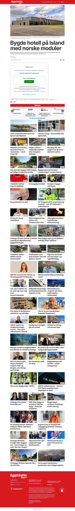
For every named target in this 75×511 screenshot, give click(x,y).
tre (55, 99)
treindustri (51, 99)
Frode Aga (39, 479)
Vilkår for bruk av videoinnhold (34, 500)
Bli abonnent (29, 81)
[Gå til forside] (17, 2)
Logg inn (55, 2)
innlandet (26, 99)
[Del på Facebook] (60, 60)
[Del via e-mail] (64, 60)
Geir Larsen (57, 482)
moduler (17, 99)
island (21, 99)
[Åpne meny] (63, 2)
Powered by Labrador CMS (37, 509)
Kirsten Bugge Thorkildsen (56, 481)
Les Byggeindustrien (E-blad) (47, 2)
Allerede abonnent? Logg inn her (29, 73)
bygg (47, 99)
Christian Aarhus (38, 481)
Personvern (31, 502)
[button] (12, 110)
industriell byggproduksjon (35, 99)
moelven (12, 99)
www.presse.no (49, 492)
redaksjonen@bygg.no (37, 483)
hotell (43, 99)
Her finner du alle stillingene (37, 118)
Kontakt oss (42, 91)
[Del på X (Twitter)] (62, 60)
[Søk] (59, 2)
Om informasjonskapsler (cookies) (35, 501)
